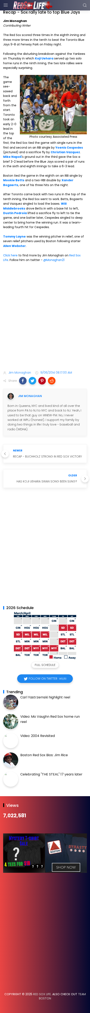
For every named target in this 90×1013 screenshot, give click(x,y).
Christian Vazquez (65, 152)
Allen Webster (14, 246)
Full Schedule (45, 665)
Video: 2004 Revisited (37, 735)
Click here (10, 255)
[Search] (85, 5)
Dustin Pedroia (15, 213)
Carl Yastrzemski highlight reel (45, 697)
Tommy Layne (14, 236)
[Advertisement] (45, 317)
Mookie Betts (13, 180)
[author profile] (11, 396)
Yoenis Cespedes (69, 147)
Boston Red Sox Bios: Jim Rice (44, 755)
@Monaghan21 (53, 260)
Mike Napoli (12, 157)
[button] (23, 380)
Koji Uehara (44, 58)
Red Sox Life (42, 994)
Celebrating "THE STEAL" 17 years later (51, 774)
